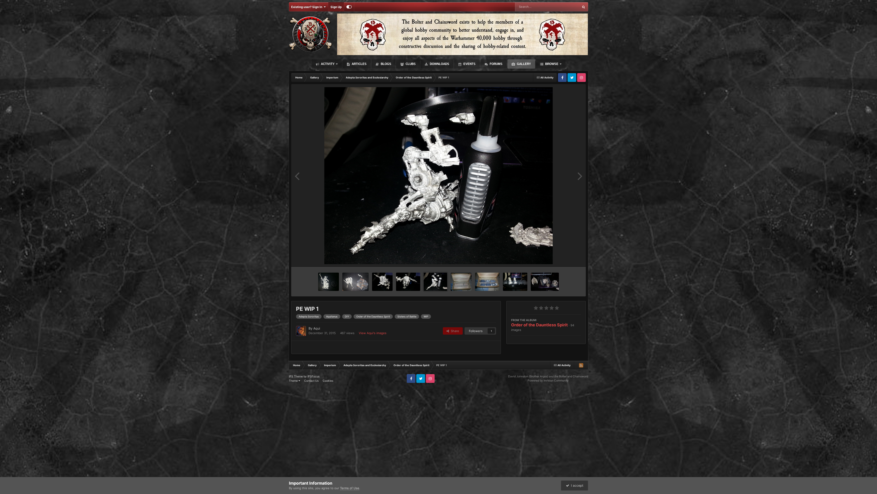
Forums (495, 64)
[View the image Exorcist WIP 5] (545, 282)
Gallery (523, 64)
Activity (327, 64)
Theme (293, 380)
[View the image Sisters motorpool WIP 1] (515, 282)
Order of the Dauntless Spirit (539, 324)
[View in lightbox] (438, 175)
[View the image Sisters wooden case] (461, 282)
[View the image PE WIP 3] (382, 282)
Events (468, 64)
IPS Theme (296, 376)
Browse (551, 64)
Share (454, 331)
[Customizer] (349, 6)
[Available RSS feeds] (581, 365)
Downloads (439, 64)
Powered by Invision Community (548, 380)
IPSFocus (313, 376)
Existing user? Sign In (307, 7)
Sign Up (336, 7)
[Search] (583, 6)
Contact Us (311, 380)
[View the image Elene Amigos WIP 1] (328, 282)
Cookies (328, 380)
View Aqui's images (372, 333)
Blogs (385, 64)
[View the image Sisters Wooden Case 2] (487, 282)
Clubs (410, 64)
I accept (576, 485)
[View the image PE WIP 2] (408, 282)
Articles (359, 64)
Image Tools (567, 259)
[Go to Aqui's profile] (301, 331)
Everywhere (565, 6)
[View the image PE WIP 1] (435, 282)
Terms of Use (349, 488)
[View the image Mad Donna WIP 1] (355, 282)
